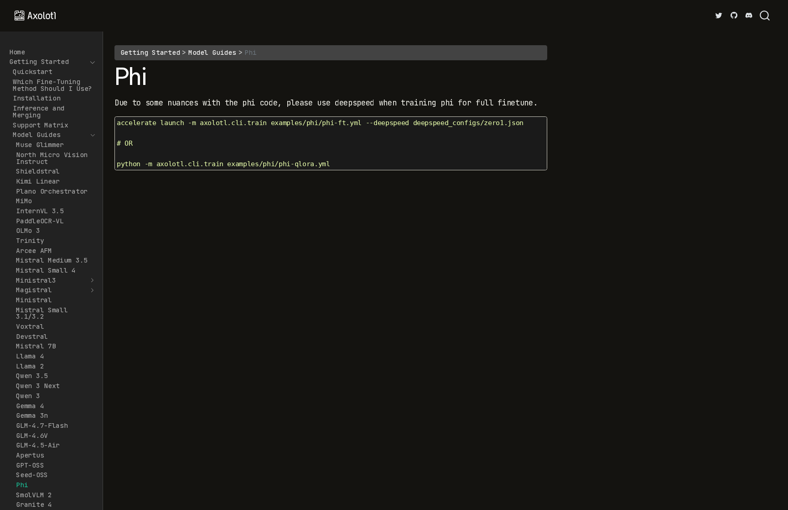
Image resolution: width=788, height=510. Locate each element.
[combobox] (765, 15)
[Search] (764, 15)
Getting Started (150, 52)
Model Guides (212, 52)
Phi (250, 52)
